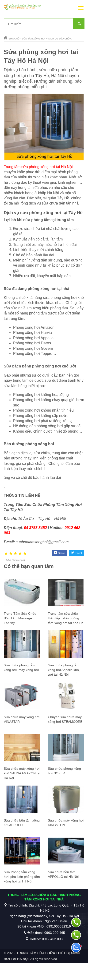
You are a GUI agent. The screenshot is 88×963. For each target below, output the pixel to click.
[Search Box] (78, 23)
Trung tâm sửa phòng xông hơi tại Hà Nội (38, 167)
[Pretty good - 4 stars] (20, 553)
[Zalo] (76, 947)
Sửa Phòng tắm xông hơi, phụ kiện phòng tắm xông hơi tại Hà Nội (22, 876)
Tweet (78, 553)
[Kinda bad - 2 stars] (10, 553)
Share (61, 553)
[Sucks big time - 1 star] (6, 553)
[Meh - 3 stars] (15, 553)
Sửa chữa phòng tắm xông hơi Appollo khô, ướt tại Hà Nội (64, 669)
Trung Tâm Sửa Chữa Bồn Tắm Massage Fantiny (20, 618)
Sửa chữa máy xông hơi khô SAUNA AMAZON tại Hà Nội (22, 773)
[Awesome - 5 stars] (25, 553)
